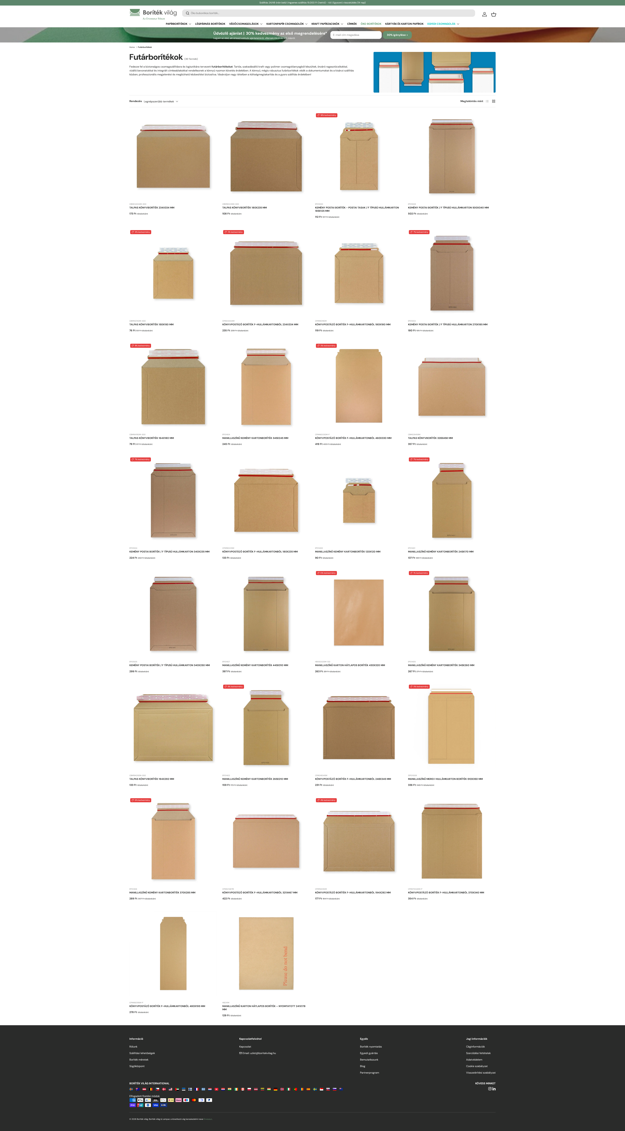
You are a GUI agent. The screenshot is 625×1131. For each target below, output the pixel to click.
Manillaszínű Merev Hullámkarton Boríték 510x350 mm (445, 779)
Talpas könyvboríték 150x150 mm (151, 324)
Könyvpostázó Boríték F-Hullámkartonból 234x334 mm (260, 324)
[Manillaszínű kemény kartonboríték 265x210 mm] (266, 728)
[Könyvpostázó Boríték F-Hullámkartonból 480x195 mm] (173, 955)
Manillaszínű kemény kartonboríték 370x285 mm (162, 892)
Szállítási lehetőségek (142, 1053)
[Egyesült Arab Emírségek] (177, 1089)
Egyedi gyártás (369, 1053)
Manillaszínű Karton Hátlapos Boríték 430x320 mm (350, 665)
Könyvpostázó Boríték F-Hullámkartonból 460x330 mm (353, 438)
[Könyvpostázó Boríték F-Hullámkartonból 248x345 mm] (359, 728)
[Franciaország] (196, 1089)
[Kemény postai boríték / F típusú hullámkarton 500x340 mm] (452, 156)
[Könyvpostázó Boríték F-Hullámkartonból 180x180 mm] (359, 273)
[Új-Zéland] (341, 1089)
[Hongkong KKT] (216, 1089)
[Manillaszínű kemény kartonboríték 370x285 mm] (173, 841)
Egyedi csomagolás (441, 24)
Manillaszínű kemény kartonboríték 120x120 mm (347, 551)
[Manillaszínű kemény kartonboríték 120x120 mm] (359, 500)
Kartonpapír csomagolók (285, 24)
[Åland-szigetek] (131, 1089)
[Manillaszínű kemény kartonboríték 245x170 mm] (452, 500)
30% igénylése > (397, 35)
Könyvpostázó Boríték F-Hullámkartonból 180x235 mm (260, 551)
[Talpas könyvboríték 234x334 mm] (173, 156)
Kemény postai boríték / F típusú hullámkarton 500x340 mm (448, 207)
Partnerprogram (369, 1072)
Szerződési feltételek (478, 1053)
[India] (229, 1089)
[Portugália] (295, 1089)
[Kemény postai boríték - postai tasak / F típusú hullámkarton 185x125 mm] (359, 156)
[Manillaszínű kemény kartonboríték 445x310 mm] (266, 614)
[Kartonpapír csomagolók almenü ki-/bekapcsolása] (306, 24)
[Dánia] (164, 1089)
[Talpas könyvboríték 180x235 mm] (266, 156)
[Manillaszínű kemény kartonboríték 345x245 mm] (266, 387)
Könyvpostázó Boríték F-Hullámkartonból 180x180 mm (352, 324)
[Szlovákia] (328, 1089)
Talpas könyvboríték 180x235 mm (244, 207)
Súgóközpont (137, 1066)
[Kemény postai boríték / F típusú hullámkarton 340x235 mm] (173, 500)
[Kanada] (242, 1089)
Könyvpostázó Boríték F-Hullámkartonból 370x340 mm (446, 892)
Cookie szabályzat (477, 1066)
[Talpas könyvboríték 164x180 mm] (173, 387)
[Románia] (302, 1089)
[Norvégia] (282, 1089)
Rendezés (135, 101)
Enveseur (208, 1119)
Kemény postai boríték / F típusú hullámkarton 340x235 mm (169, 551)
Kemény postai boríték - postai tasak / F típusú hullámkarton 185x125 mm (357, 209)
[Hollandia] (210, 1089)
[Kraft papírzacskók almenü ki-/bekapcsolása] (342, 24)
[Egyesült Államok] (170, 1089)
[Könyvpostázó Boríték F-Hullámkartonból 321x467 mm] (266, 841)
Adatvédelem (474, 1059)
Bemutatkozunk (369, 1059)
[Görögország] (203, 1089)
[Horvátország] (223, 1089)
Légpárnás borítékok (210, 24)
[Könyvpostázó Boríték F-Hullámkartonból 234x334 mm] (266, 273)
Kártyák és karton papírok (404, 24)
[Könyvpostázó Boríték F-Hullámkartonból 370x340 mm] (452, 841)
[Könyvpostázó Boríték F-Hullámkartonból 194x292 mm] (359, 841)
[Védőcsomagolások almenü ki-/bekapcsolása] (261, 24)
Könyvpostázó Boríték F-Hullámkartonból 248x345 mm (353, 779)
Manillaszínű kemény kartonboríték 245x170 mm (440, 551)
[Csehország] (157, 1089)
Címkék (352, 24)
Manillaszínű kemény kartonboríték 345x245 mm (255, 438)
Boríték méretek (138, 1059)
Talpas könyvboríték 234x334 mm (151, 207)
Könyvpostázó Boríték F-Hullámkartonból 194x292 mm (353, 892)
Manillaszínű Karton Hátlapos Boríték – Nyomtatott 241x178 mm (264, 1008)
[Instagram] (490, 1089)
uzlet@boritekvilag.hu (263, 1053)
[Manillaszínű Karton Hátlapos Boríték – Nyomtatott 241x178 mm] (266, 955)
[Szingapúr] (321, 1089)
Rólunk (133, 1046)
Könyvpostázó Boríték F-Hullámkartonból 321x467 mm (259, 892)
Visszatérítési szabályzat (481, 1072)
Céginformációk (475, 1046)
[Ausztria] (144, 1089)
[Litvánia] (262, 1089)
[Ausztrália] (137, 1089)
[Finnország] (190, 1089)
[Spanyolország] (308, 1089)
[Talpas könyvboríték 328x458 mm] (452, 387)
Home (132, 47)
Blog (362, 1066)
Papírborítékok (176, 24)
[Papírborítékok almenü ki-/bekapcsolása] (190, 24)
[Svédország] (315, 1089)
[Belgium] (151, 1089)
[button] (493, 14)
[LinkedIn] (494, 1089)
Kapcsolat (245, 1046)
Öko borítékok (371, 24)
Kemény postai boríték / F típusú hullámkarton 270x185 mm (447, 324)
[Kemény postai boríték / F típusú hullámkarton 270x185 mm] (452, 273)
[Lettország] (255, 1089)
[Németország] (275, 1089)
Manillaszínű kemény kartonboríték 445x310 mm (255, 665)
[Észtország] (183, 1089)
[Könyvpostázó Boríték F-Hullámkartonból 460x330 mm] (359, 387)
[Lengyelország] (249, 1089)
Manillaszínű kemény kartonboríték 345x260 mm (441, 665)
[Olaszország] (288, 1089)
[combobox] (328, 13)
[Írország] (236, 1089)
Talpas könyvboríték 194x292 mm (151, 779)
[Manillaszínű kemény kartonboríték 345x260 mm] (452, 614)
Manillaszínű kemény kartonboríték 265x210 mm (255, 779)
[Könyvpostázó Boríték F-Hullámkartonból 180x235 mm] (266, 500)
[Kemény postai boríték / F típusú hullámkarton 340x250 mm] (173, 614)
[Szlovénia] (334, 1089)
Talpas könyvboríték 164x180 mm (151, 438)
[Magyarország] (269, 1089)
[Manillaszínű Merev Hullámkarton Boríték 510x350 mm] (452, 728)
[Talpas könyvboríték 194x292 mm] (173, 728)
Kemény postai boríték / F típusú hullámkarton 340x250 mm (169, 665)
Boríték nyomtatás (371, 1046)
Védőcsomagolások (244, 24)
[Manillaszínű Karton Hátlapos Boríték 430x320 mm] (359, 614)
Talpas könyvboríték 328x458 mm (430, 438)
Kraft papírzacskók (325, 24)
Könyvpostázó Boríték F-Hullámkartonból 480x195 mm (167, 1006)
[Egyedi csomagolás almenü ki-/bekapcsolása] (458, 24)
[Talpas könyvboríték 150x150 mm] (173, 273)
